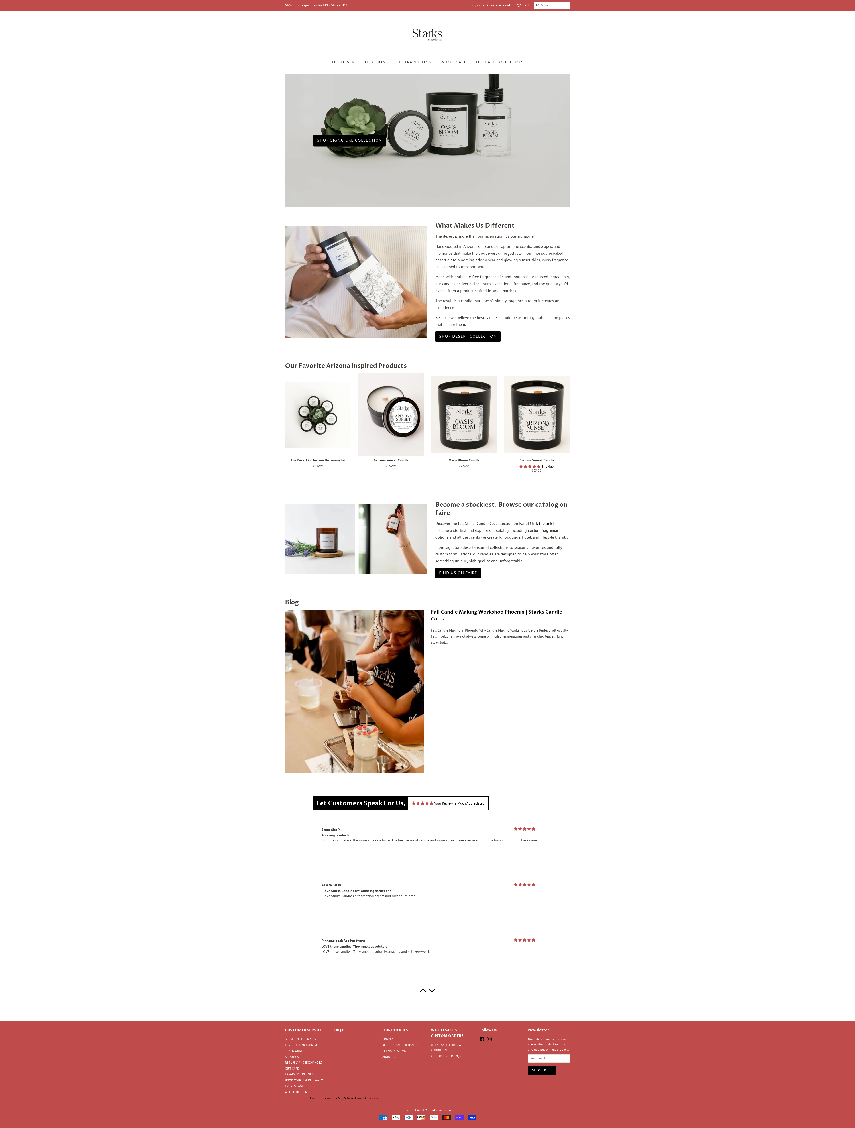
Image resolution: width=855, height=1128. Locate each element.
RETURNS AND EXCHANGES (303, 1063)
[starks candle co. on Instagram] (489, 1040)
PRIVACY (388, 1039)
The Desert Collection (359, 62)
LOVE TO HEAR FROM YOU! (303, 1045)
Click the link (541, 523)
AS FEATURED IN (296, 1092)
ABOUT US (292, 1057)
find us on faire (458, 573)
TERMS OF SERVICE (395, 1051)
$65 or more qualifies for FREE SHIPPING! (316, 5)
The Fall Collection (499, 62)
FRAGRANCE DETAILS (299, 1074)
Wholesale (453, 62)
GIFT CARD (292, 1069)
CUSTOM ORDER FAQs (446, 1056)
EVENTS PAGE (294, 1086)
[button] (530, 466)
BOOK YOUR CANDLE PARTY (304, 1080)
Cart (525, 5)
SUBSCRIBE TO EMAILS (300, 1039)
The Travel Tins (413, 62)
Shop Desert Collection (468, 336)
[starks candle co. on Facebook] (481, 1040)
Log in (475, 5)
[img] (422, 803)
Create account (499, 5)
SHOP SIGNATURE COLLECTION (349, 140)
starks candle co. (440, 1110)
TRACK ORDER (295, 1051)
